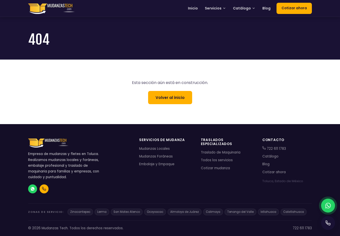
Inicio (193, 8)
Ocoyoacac (155, 212)
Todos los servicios (217, 160)
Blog (266, 8)
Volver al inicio (170, 97)
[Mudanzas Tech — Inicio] (52, 8)
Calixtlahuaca (293, 212)
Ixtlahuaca (268, 212)
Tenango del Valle (240, 212)
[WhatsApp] (328, 206)
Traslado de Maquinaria (220, 152)
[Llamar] (328, 223)
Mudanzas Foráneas (156, 156)
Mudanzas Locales (154, 148)
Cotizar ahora (294, 8)
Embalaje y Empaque (156, 164)
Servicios (213, 8)
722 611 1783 (276, 148)
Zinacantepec (80, 212)
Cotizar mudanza (215, 168)
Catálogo (242, 8)
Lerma (102, 212)
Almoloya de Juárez (184, 212)
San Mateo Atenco (126, 212)
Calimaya (213, 212)
